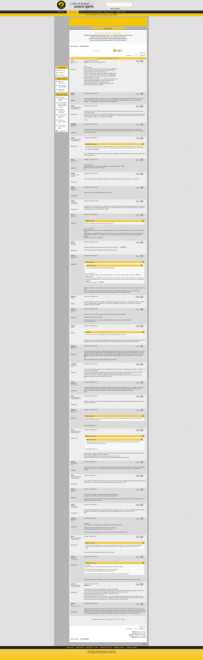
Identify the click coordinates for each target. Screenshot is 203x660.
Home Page (60, 12)
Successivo (142, 55)
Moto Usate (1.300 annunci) (61, 82)
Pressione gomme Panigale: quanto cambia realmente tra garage (62, 105)
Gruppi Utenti (61, 75)
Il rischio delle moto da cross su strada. (62, 127)
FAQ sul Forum (61, 70)
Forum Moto (73, 12)
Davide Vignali (103, 652)
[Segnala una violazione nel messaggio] (142, 61)
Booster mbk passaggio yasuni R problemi (62, 99)
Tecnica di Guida (84, 46)
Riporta (138, 61)
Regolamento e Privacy (101, 651)
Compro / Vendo (121, 12)
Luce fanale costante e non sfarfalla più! (61, 111)
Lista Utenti (60, 72)
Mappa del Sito (91, 651)
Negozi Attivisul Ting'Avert (61, 90)
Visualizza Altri (62, 131)
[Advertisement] (108, 21)
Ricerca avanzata (115, 8)
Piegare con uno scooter (119, 36)
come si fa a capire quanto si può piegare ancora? (102, 40)
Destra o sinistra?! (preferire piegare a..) (118, 38)
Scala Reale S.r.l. (94, 652)
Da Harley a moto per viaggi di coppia (62, 116)
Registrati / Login (84, 12)
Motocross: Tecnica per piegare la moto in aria (102, 36)
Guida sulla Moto (96, 12)
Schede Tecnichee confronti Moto (62, 86)
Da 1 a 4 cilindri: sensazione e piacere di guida (121, 35)
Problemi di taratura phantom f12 (62, 121)
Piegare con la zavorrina (120, 40)
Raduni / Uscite (109, 12)
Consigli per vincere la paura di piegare (98, 38)
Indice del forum (74, 46)
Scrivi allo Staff (111, 651)
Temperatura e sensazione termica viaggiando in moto (97, 35)
